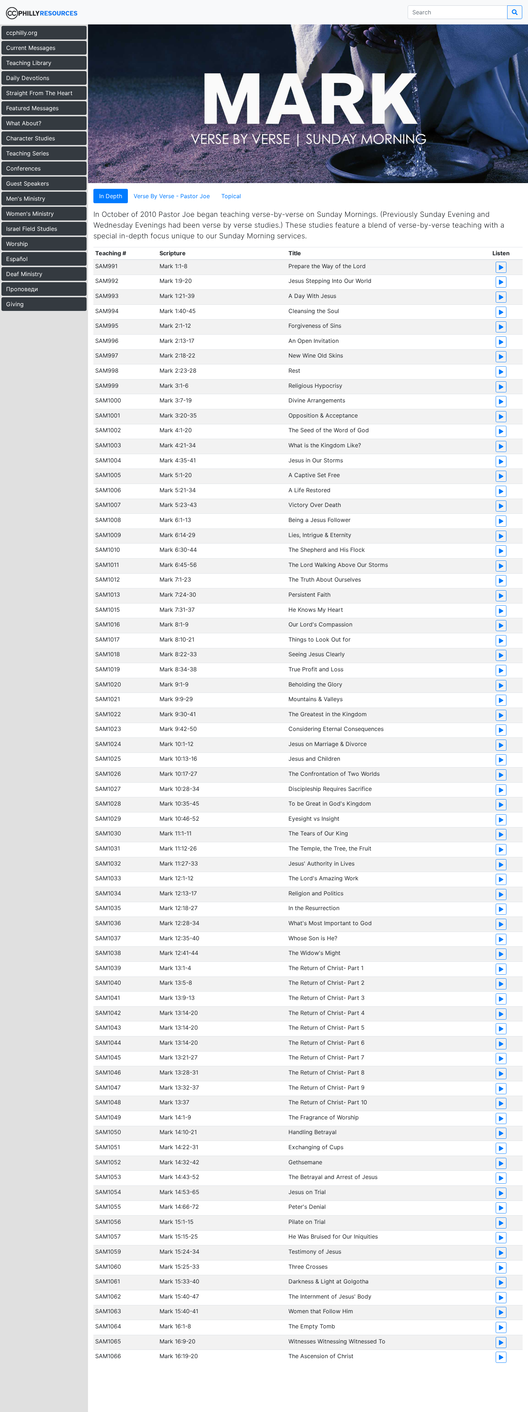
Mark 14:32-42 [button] (179, 1162)
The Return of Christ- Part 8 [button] (326, 1072)
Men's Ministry (25, 198)
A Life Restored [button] (309, 490)
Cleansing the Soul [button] (313, 310)
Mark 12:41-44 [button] (178, 952)
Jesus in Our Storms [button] (315, 460)
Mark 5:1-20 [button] (175, 475)
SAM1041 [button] (107, 997)
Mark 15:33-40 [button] (179, 1281)
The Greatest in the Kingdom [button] (327, 714)
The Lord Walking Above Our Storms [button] (338, 564)
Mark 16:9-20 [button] (177, 1341)
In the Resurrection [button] (313, 908)
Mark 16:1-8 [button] (175, 1326)
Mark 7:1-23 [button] (175, 579)
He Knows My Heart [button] (315, 609)
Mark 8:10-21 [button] (176, 639)
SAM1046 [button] (108, 1072)
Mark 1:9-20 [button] (175, 280)
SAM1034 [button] (108, 893)
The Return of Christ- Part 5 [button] (326, 1027)
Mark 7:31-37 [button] (177, 609)
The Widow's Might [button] (314, 952)
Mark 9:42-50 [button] (178, 728)
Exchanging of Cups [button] (315, 1147)
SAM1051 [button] (107, 1147)
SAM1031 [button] (107, 848)
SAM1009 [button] (108, 535)
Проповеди (22, 289)
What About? (23, 123)
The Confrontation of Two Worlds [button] (334, 773)
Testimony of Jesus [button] (314, 1251)
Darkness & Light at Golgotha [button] (328, 1281)
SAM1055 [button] (108, 1206)
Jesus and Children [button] (314, 758)
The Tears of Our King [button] (318, 833)
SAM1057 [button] (108, 1236)
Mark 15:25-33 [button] (179, 1266)
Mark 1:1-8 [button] (173, 266)
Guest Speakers (27, 183)
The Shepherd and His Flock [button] (326, 549)
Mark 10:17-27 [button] (178, 773)
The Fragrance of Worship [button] (323, 1117)
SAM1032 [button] (108, 863)
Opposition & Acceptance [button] (323, 415)
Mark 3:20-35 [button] (178, 415)
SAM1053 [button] (108, 1176)
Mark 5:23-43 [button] (178, 504)
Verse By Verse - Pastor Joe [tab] (172, 196)
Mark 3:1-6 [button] (174, 385)
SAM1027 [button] (108, 788)
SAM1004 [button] (108, 460)
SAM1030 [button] (108, 833)
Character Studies (30, 138)
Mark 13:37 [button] (174, 1102)
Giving (15, 304)
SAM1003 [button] (108, 445)
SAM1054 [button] (108, 1192)
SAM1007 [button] (108, 504)
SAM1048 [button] (108, 1102)
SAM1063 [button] (108, 1311)
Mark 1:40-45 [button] (177, 310)
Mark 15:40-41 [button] (178, 1311)
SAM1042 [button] (108, 1012)
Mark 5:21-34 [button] (177, 490)
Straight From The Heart (39, 93)
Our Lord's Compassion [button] (320, 624)
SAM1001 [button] (107, 415)
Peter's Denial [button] (307, 1206)
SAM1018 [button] (107, 654)
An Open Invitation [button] (313, 340)
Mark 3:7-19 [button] (175, 400)
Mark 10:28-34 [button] (179, 788)
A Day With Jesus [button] (312, 295)
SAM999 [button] (107, 385)
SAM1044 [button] (108, 1042)
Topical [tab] (231, 196)
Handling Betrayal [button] (312, 1132)
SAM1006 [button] (108, 490)
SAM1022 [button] (108, 714)
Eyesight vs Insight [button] (313, 818)
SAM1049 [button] (108, 1117)
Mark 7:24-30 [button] (177, 594)
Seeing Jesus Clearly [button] (316, 654)
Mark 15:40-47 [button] (179, 1296)
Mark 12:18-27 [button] (178, 908)
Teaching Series (27, 153)
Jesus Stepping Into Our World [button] (329, 280)
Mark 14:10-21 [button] (178, 1132)
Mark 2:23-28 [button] (177, 370)
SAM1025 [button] (108, 758)
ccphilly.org (21, 32)
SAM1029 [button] (108, 818)
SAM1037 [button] (108, 938)
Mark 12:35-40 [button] (179, 938)
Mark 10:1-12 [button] (176, 743)
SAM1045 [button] (108, 1057)
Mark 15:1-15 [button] (176, 1221)
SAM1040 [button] (108, 982)
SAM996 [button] (107, 340)
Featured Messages (32, 108)
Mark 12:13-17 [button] (178, 893)
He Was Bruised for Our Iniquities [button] (333, 1236)
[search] (514, 12)
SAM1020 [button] (108, 684)
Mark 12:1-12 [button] (176, 878)
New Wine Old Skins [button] (315, 355)
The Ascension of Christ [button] (320, 1356)
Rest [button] (294, 370)
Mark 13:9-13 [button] (177, 997)
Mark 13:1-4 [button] (175, 967)
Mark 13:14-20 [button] (178, 1012)
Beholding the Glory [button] (315, 684)
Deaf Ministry (24, 274)
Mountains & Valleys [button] (315, 699)
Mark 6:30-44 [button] (178, 549)
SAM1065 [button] (108, 1341)
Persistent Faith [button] (309, 594)
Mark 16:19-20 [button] (178, 1356)
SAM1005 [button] (108, 475)
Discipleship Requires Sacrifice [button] (330, 788)
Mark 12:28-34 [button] (179, 923)
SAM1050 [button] (108, 1132)
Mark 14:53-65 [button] (179, 1192)
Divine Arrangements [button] (316, 400)
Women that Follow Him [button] (320, 1311)
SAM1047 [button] (108, 1087)
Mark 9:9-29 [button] (176, 699)
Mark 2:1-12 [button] (175, 325)
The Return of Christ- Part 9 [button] (326, 1087)
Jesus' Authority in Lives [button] (321, 863)
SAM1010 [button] (107, 549)
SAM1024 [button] (108, 743)
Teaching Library (28, 62)
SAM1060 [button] (108, 1266)
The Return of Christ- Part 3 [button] (326, 997)
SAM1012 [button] (107, 579)
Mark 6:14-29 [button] (177, 535)
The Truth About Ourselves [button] (324, 579)
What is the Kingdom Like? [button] (324, 445)
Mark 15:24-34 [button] (179, 1251)
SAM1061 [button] (107, 1281)
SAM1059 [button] (108, 1251)
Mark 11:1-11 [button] (175, 833)
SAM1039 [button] (108, 967)
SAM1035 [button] (108, 908)
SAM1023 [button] (108, 728)
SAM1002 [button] (108, 430)
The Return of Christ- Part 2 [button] (326, 982)
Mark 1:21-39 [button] (177, 295)
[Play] (501, 267)
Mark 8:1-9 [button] (174, 624)
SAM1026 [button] (108, 773)
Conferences (23, 168)
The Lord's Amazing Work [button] (323, 878)
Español (17, 258)
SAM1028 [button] (108, 803)
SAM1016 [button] (107, 624)
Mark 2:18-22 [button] (177, 355)
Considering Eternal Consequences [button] (336, 728)
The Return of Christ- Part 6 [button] (326, 1042)
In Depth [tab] (110, 196)
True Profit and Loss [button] (315, 669)
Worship (17, 243)
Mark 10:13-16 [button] (178, 758)
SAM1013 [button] (107, 594)
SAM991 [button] (106, 266)
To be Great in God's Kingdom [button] (329, 803)
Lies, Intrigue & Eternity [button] (319, 535)
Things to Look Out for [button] (319, 639)
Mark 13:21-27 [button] (178, 1057)
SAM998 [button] (107, 370)
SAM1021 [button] (107, 699)
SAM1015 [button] (107, 609)
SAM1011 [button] (107, 564)
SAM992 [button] (107, 280)
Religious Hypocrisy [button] (315, 385)
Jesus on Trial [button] (307, 1192)
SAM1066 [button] (108, 1356)
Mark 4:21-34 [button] (177, 445)
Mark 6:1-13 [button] (175, 519)
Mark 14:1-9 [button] (175, 1117)
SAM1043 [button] (108, 1027)
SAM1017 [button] (107, 639)
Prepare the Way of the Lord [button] (327, 266)
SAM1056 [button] (108, 1221)
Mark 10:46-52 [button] (179, 818)
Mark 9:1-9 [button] (174, 684)
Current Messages (30, 47)
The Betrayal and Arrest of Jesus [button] (333, 1176)
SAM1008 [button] (108, 519)
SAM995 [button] (107, 325)
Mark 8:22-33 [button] (178, 654)
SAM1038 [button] (108, 952)
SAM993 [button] (107, 295)
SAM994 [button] (107, 310)
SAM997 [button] (106, 355)
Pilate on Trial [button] (306, 1221)
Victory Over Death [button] (314, 504)
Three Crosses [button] (308, 1266)
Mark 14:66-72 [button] (179, 1206)
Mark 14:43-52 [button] (179, 1176)
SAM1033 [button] (108, 878)
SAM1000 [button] (108, 400)
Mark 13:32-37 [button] (179, 1087)
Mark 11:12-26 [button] (178, 848)
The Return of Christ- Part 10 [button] (327, 1102)
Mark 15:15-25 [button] (178, 1236)
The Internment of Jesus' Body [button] (329, 1296)
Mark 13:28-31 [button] (178, 1072)
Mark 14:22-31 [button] (178, 1147)
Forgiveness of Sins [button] (314, 325)
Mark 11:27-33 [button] (178, 863)
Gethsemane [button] (305, 1162)
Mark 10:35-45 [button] (179, 803)
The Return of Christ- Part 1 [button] (325, 967)
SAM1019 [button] (107, 669)
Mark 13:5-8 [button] (175, 982)
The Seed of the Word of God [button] (328, 430)
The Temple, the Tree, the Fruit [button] (329, 848)
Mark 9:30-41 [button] (177, 714)
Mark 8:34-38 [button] (178, 669)
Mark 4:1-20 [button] (175, 430)
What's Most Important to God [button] (330, 923)
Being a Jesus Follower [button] (319, 519)
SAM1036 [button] (108, 923)
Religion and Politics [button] (315, 893)
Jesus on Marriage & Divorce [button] (327, 743)
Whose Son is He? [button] (312, 938)
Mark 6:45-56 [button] (178, 564)
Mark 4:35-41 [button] (177, 460)
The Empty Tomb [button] (311, 1326)
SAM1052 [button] (108, 1162)
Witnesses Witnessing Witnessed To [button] (336, 1341)
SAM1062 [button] (108, 1296)
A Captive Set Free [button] (314, 475)
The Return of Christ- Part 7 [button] (326, 1057)
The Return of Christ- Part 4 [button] (326, 1012)
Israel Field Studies (31, 228)
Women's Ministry (30, 213)
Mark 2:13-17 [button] (176, 340)
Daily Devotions (27, 77)
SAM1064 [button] (108, 1326)
